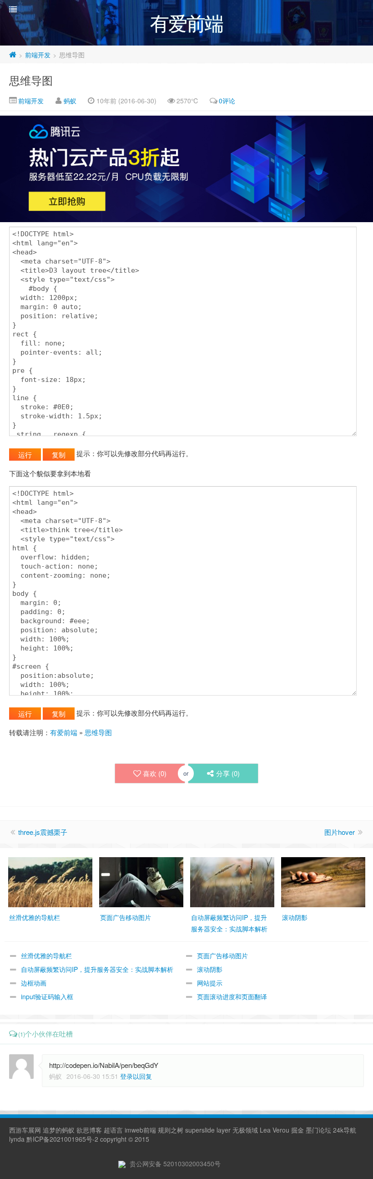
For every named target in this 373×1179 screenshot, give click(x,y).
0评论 (227, 100)
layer (224, 1129)
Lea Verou (274, 1129)
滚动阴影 (209, 969)
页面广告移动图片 (222, 955)
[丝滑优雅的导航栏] (50, 881)
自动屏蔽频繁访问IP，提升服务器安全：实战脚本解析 (97, 969)
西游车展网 (25, 1129)
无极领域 (245, 1129)
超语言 (113, 1129)
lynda (17, 1138)
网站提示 (209, 982)
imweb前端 (140, 1129)
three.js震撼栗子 (42, 832)
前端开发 (37, 54)
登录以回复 (136, 1076)
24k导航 (344, 1129)
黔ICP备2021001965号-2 (62, 1138)
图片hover (339, 832)
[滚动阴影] (323, 881)
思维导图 (31, 80)
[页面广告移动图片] (141, 881)
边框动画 (33, 982)
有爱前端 (63, 732)
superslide (200, 1129)
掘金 (297, 1129)
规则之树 (170, 1129)
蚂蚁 (70, 100)
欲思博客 (89, 1129)
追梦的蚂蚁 (59, 1129)
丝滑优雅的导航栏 (46, 955)
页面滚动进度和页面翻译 (232, 996)
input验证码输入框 (47, 996)
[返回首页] (12, 54)
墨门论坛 (318, 1129)
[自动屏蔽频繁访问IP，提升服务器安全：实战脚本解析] (232, 881)
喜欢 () (154, 773)
